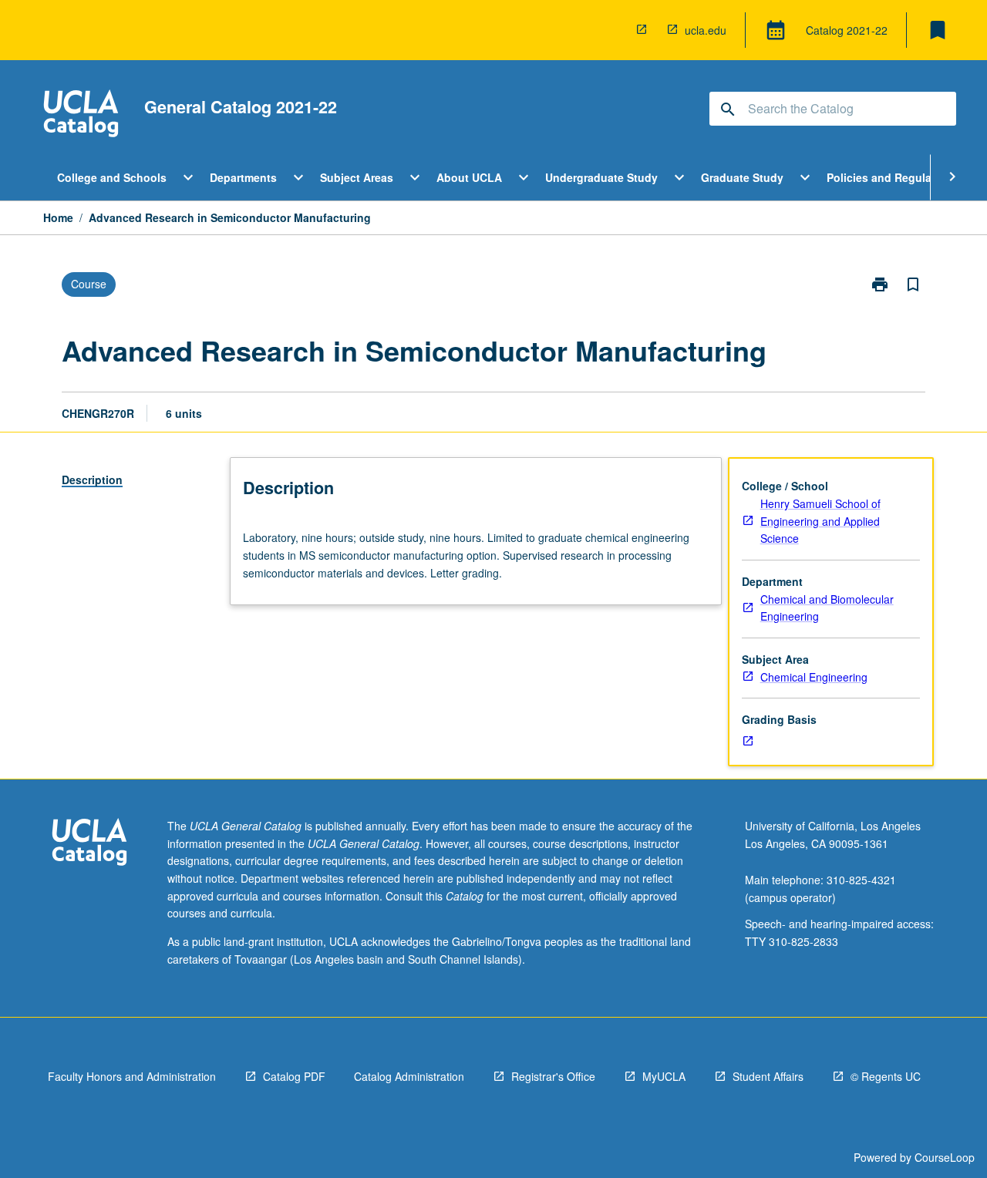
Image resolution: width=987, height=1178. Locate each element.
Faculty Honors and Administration (132, 1076)
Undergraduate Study (601, 177)
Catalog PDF (294, 1076)
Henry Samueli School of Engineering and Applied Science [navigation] (820, 521)
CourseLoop (945, 1157)
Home (58, 217)
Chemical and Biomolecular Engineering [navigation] (827, 607)
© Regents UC (886, 1076)
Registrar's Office (553, 1076)
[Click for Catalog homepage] (81, 115)
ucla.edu (705, 30)
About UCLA (469, 177)
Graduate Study (742, 177)
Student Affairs (768, 1076)
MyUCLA (664, 1076)
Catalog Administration (409, 1076)
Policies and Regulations (892, 177)
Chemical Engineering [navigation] (813, 677)
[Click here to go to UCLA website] (89, 843)
